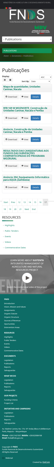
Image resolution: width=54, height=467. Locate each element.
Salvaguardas (9, 370)
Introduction (9, 303)
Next (27, 209)
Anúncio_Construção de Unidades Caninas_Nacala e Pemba (22, 131)
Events (8, 236)
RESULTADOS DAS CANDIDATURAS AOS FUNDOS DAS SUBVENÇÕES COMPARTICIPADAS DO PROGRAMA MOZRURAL (26, 154)
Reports (7, 367)
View (25, 96)
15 (35, 202)
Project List (8, 403)
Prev (13, 202)
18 (5, 209)
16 (40, 202)
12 (19, 202)
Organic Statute (10, 313)
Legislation (8, 360)
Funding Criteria (10, 400)
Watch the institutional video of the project (27, 287)
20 (15, 209)
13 (24, 202)
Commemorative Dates (15, 247)
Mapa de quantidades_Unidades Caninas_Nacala (21, 88)
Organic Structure (11, 317)
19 (10, 209)
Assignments (9, 310)
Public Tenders (12, 231)
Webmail (9, 458)
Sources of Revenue (12, 320)
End (34, 209)
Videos (8, 242)
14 (30, 202)
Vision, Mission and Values (15, 306)
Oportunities (9, 324)
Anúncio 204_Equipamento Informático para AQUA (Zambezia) (26, 178)
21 (20, 209)
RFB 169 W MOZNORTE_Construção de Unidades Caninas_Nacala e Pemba (25, 109)
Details (36, 96)
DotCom (46, 462)
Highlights (10, 225)
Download (12, 96)
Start (6, 202)
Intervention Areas (12, 327)
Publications (9, 363)
